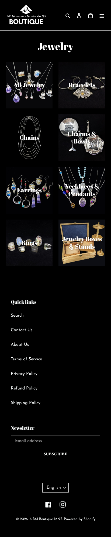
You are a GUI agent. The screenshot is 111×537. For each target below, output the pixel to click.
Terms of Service (26, 359)
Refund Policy (24, 388)
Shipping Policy (25, 403)
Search (17, 315)
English (54, 487)
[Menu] (101, 15)
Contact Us (22, 330)
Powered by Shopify (79, 519)
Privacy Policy (24, 374)
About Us (20, 345)
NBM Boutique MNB (46, 519)
